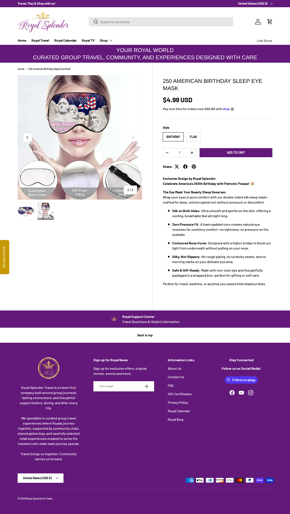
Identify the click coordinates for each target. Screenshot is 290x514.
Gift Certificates (180, 394)
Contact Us (176, 377)
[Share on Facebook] (185, 166)
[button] (270, 21)
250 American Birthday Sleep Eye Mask (49, 68)
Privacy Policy (178, 402)
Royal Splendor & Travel (39, 498)
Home (22, 40)
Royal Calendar (65, 40)
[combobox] (161, 21)
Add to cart (236, 152)
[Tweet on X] (177, 166)
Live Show (264, 40)
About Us (174, 368)
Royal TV (88, 40)
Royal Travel (40, 40)
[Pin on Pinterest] (194, 166)
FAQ (170, 385)
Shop (104, 40)
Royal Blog (175, 419)
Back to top (145, 335)
